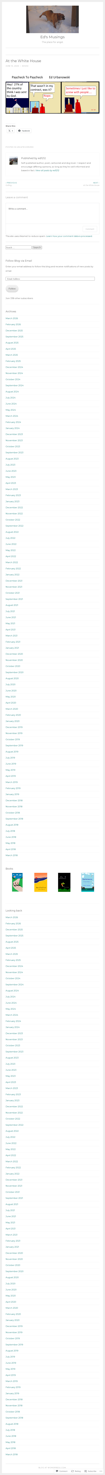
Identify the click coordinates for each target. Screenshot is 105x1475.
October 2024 (13, 379)
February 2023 (13, 495)
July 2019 (10, 757)
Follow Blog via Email (19, 260)
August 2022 (12, 532)
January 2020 (13, 721)
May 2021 (10, 623)
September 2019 (14, 745)
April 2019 (11, 776)
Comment (90, 229)
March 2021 (12, 635)
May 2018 (10, 843)
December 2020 (14, 654)
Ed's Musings (52, 37)
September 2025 (14, 336)
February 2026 (13, 324)
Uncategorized (25, 147)
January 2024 (13, 428)
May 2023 (11, 477)
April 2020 (11, 702)
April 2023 (11, 483)
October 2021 (13, 593)
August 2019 (12, 751)
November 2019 (14, 733)
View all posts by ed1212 (47, 170)
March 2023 (12, 489)
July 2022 (10, 538)
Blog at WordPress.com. (52, 1468)
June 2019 (11, 763)
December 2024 (14, 367)
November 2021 (14, 587)
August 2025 (12, 342)
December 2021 (14, 580)
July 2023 (10, 464)
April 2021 (11, 629)
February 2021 (13, 642)
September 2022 (14, 525)
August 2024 (12, 391)
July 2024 (10, 397)
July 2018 (10, 831)
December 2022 (14, 507)
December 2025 (14, 330)
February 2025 (13, 361)
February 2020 (13, 715)
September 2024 (15, 385)
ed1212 (25, 66)
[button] (17, 882)
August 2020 (12, 678)
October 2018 (13, 812)
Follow (12, 288)
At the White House (91, 184)
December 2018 (14, 800)
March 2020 (12, 709)
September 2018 (14, 818)
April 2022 (11, 556)
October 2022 (13, 519)
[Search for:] (19, 247)
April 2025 (11, 349)
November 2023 (14, 440)
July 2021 (10, 611)
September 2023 (14, 452)
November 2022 (14, 513)
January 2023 (12, 501)
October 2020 (13, 666)
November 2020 (14, 660)
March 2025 (12, 355)
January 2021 (12, 648)
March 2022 (12, 562)
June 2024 (11, 403)
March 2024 (12, 416)
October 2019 (13, 739)
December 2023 (14, 434)
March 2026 (12, 318)
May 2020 (11, 696)
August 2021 (12, 605)
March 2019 (12, 782)
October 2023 (13, 446)
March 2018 (12, 855)
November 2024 (14, 373)
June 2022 (11, 544)
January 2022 (12, 574)
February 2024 (13, 422)
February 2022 (13, 568)
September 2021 (14, 599)
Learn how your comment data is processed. (69, 236)
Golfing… (11, 184)
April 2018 (11, 849)
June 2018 (11, 837)
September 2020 (15, 672)
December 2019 (14, 727)
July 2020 (10, 684)
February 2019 (13, 788)
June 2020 (11, 690)
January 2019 (12, 794)
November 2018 (14, 806)
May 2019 (10, 770)
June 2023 (11, 471)
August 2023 (12, 458)
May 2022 (11, 550)
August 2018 (12, 824)
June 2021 (11, 617)
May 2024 (11, 410)
